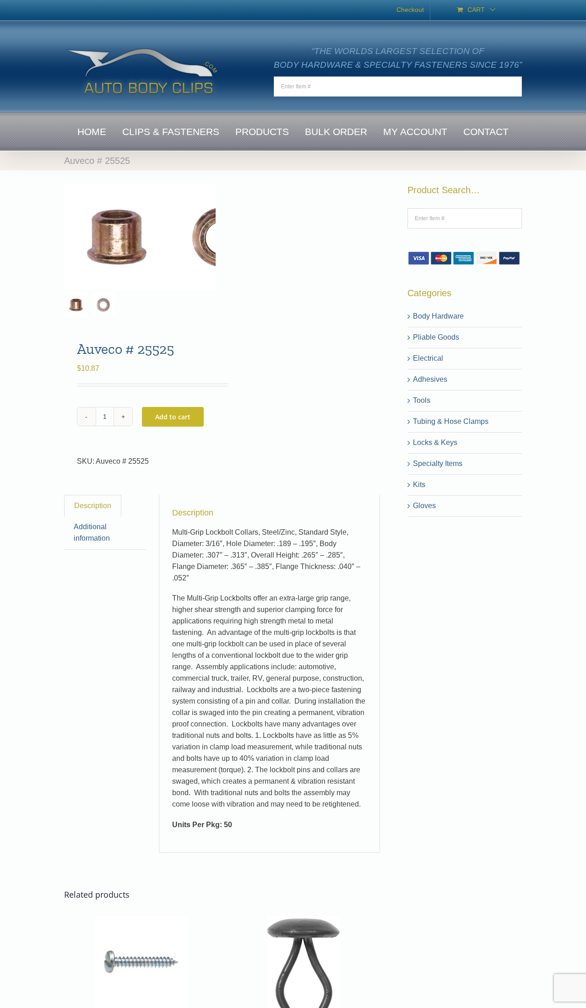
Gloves (424, 505)
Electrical (428, 358)
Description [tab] (92, 505)
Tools (421, 400)
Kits (419, 484)
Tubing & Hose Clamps (450, 421)
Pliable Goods (436, 337)
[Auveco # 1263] (141, 921)
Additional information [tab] (92, 532)
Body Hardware (438, 316)
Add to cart (172, 416)
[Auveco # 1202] (303, 921)
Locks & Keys (435, 442)
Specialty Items (437, 463)
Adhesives (430, 379)
